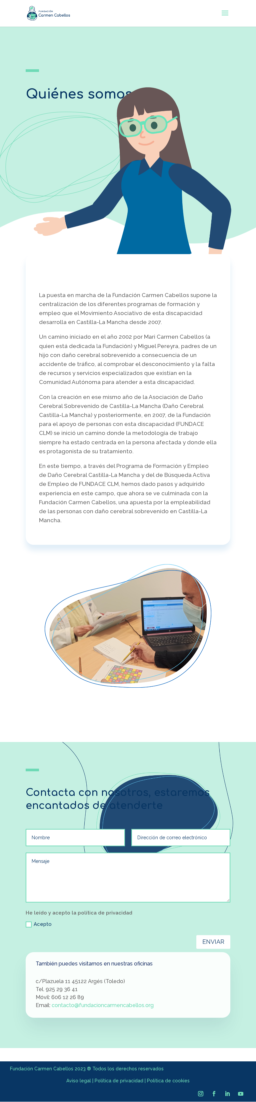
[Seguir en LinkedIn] (227, 1093)
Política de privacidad (119, 1080)
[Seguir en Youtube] (240, 1093)
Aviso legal (78, 1080)
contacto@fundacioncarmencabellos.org (103, 1005)
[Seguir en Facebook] (214, 1093)
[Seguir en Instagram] (200, 1093)
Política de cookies (168, 1080)
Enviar (213, 941)
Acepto (43, 924)
